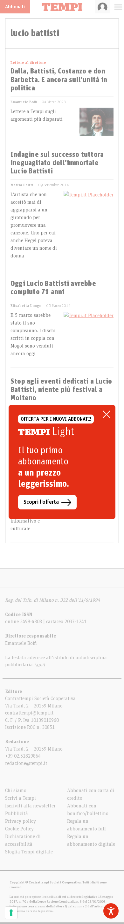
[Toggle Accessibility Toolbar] (111, 911)
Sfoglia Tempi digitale (29, 851)
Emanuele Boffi (23, 102)
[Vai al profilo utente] (102, 6)
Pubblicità (16, 813)
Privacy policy (20, 821)
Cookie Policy (19, 828)
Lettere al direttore (28, 63)
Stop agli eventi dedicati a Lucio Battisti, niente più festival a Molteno (61, 390)
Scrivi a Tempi (20, 798)
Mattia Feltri (21, 185)
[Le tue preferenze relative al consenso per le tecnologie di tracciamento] (11, 913)
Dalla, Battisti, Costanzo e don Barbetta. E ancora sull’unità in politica (58, 80)
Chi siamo (15, 790)
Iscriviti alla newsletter (30, 805)
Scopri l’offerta (41, 502)
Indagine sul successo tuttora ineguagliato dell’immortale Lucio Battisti (57, 163)
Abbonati (15, 6)
